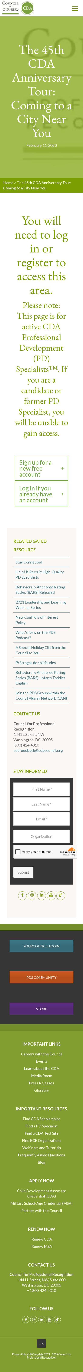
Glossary (41, 1090)
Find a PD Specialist (41, 1126)
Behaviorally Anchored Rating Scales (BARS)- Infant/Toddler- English (41, 677)
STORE (41, 1009)
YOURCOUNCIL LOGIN (41, 946)
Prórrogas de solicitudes (36, 662)
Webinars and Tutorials (41, 1147)
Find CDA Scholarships (41, 1118)
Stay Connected (29, 562)
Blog (41, 1162)
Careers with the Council (41, 1054)
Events (41, 1061)
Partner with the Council (41, 1210)
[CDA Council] (16, 8)
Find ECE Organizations (41, 1140)
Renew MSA (41, 1246)
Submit (23, 872)
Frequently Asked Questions (41, 1155)
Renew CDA (41, 1239)
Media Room (41, 1075)
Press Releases (41, 1083)
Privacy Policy (20, 1354)
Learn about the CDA (41, 1068)
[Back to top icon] (41, 1343)
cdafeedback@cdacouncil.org (38, 750)
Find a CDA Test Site (42, 1133)
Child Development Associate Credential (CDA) (41, 1193)
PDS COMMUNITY (41, 977)
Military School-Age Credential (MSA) (41, 1203)
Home (8, 182)
